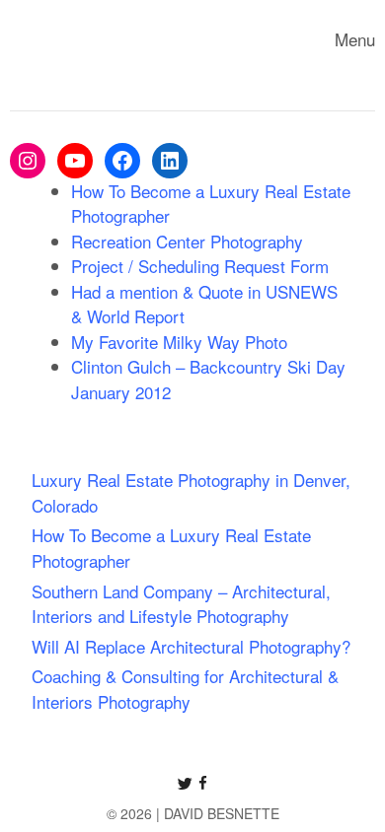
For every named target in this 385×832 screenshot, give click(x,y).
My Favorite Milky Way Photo (179, 341)
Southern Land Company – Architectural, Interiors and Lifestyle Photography (181, 604)
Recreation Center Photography (187, 241)
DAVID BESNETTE (221, 813)
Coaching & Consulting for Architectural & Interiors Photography (185, 688)
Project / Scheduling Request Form (200, 265)
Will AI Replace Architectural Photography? (191, 646)
